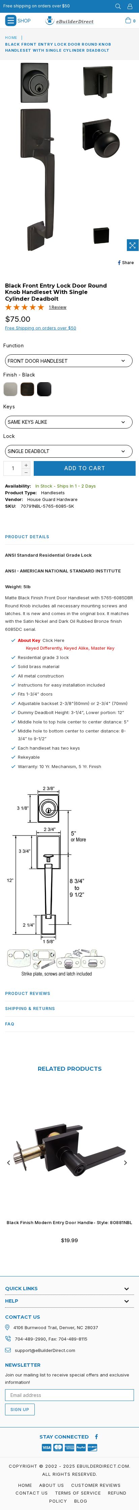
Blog (80, 1501)
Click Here (53, 640)
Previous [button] (8, 1163)
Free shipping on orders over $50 (36, 5)
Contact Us (32, 1493)
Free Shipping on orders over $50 (40, 328)
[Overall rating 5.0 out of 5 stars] (24, 308)
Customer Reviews (96, 1485)
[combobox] (69, 360)
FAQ (10, 1023)
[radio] (10, 389)
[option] (67, 1169)
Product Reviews (27, 993)
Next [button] (125, 1163)
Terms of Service (78, 1493)
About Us (51, 1485)
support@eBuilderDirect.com (45, 1350)
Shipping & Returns (30, 1008)
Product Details (27, 536)
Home (11, 37)
